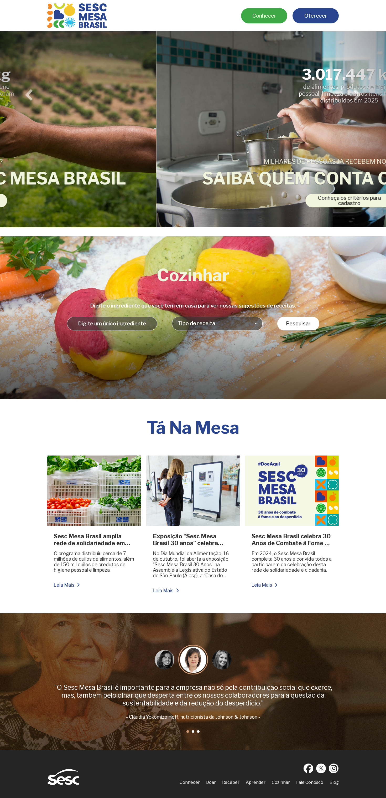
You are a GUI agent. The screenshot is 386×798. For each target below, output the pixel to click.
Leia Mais (64, 585)
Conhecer (264, 16)
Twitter (321, 768)
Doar (211, 782)
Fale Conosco (309, 782)
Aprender (255, 782)
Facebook (309, 768)
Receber (230, 782)
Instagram (334, 768)
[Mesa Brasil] (77, 15)
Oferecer (315, 16)
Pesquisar (298, 323)
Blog (334, 782)
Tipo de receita (196, 323)
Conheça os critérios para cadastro (193, 200)
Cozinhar (281, 782)
